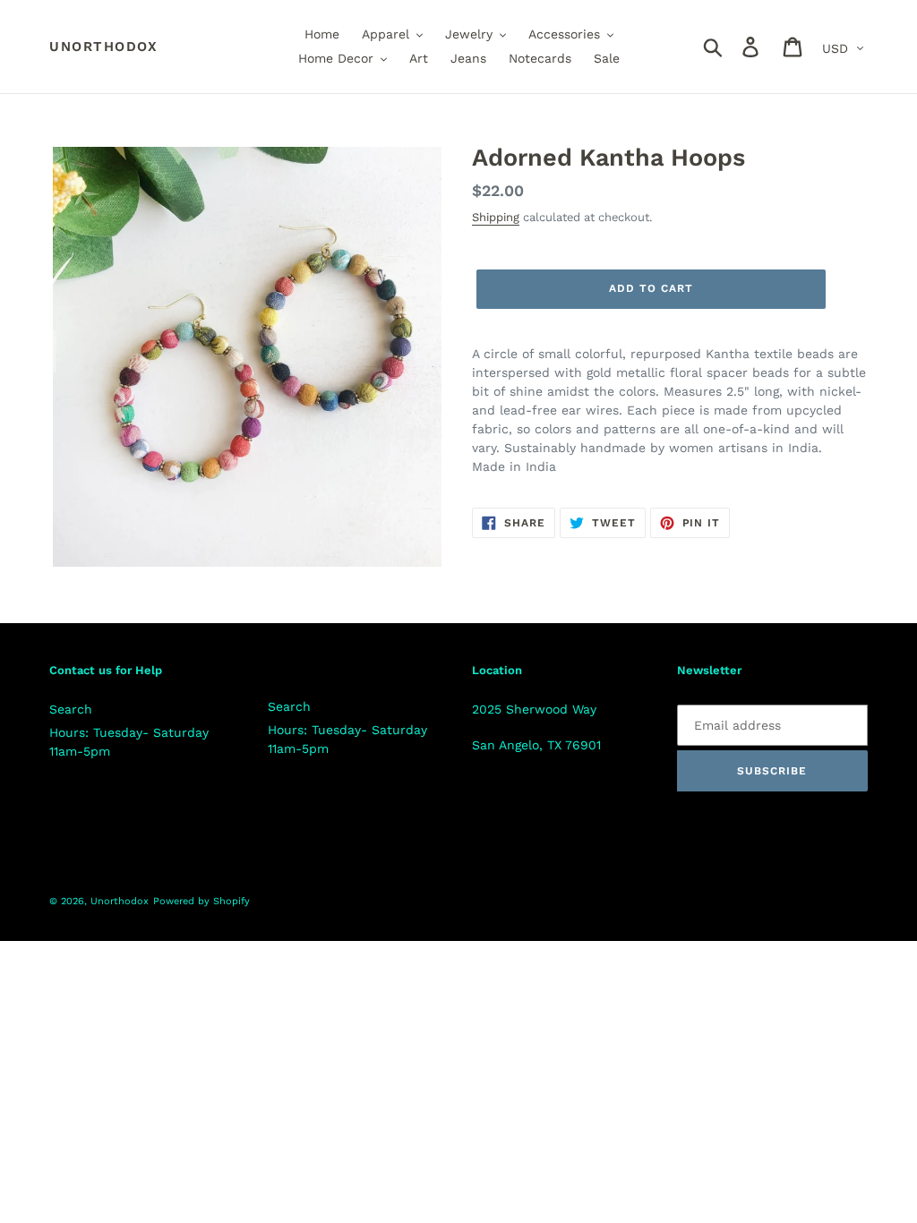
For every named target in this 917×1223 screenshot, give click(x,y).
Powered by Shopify (201, 901)
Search (70, 709)
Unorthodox (103, 46)
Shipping (495, 217)
